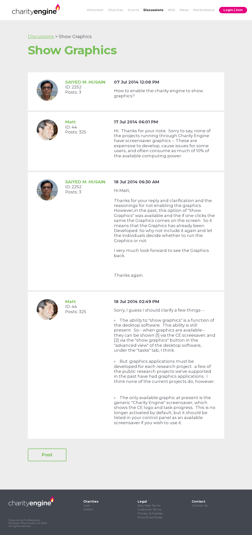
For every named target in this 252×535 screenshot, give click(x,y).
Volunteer (95, 10)
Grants (133, 10)
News (184, 10)
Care (86, 505)
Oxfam (88, 509)
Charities (115, 10)
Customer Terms (149, 509)
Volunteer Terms (149, 505)
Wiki (171, 10)
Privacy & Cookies (150, 513)
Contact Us (199, 505)
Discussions (153, 10)
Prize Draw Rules (150, 517)
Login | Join (233, 10)
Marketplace (204, 10)
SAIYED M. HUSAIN (85, 82)
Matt (70, 121)
